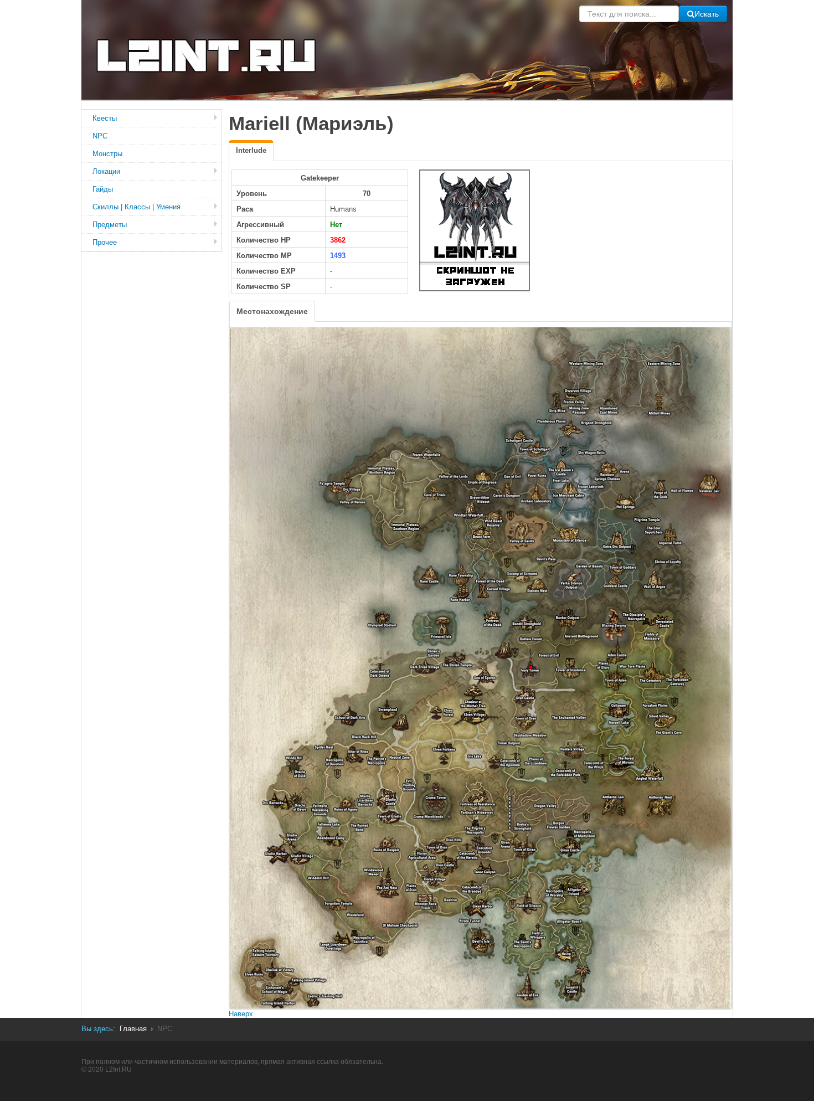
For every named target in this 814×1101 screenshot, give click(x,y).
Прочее (104, 242)
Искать (706, 13)
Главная (133, 1029)
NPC (99, 136)
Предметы (109, 224)
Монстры (107, 154)
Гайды (102, 189)
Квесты (104, 118)
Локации (106, 171)
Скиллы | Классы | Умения (136, 207)
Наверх (241, 1014)
